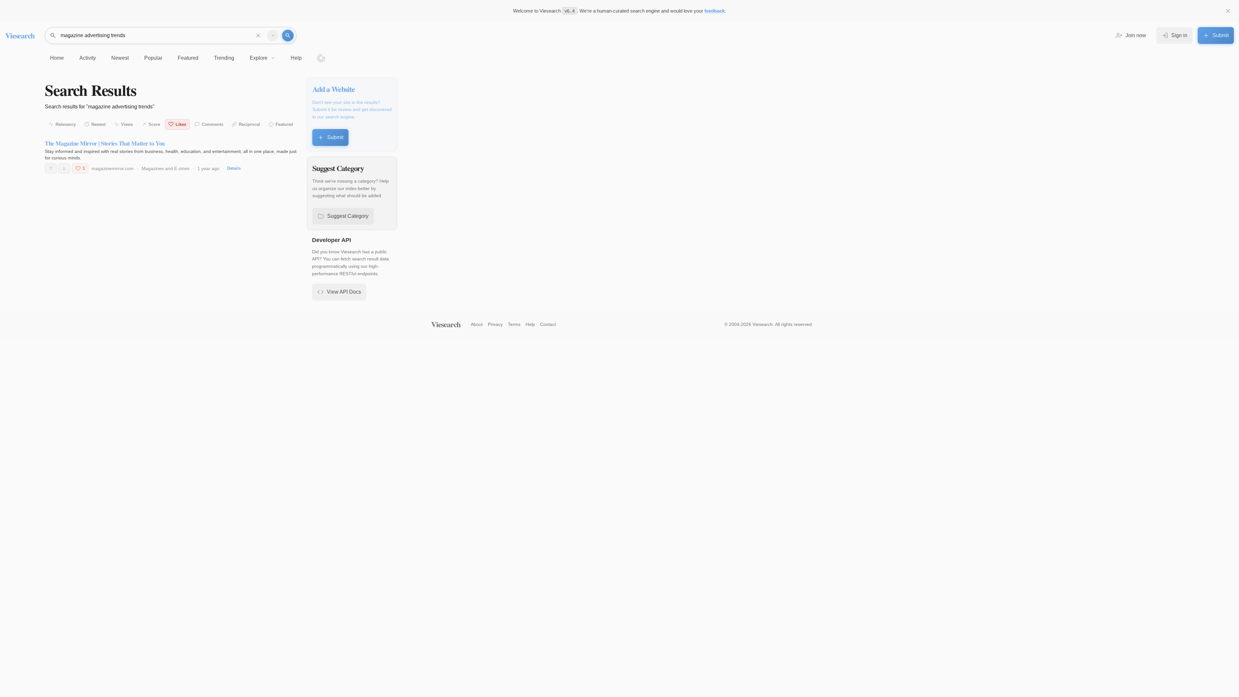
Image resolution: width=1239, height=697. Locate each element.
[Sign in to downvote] (64, 168)
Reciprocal (249, 124)
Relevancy (65, 124)
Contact (548, 324)
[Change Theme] (321, 58)
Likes (181, 124)
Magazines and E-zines (165, 168)
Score (154, 124)
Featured (284, 124)
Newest (98, 124)
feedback (714, 11)
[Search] (288, 35)
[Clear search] (258, 35)
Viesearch (20, 35)
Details (234, 168)
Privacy (495, 324)
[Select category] (273, 35)
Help (530, 324)
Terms (514, 324)
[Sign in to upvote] (51, 168)
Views (127, 124)
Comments (212, 124)
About (477, 324)
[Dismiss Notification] (1228, 11)
